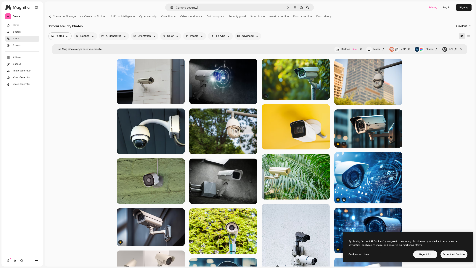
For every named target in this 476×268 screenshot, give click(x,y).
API (451, 49)
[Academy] (15, 261)
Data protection (302, 16)
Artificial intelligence (123, 16)
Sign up (464, 7)
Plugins (429, 49)
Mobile (376, 49)
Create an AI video (95, 16)
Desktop (349, 49)
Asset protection (279, 16)
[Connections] (8, 261)
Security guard (237, 16)
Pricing (433, 7)
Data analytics (215, 16)
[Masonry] (462, 36)
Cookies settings (358, 254)
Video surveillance (191, 16)
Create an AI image (64, 16)
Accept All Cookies (454, 254)
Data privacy (324, 16)
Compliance (168, 16)
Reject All (425, 254)
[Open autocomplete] (170, 7)
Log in (446, 7)
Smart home (257, 16)
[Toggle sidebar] (36, 7)
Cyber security (148, 16)
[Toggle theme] (22, 261)
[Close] (461, 49)
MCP (403, 49)
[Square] (469, 36)
